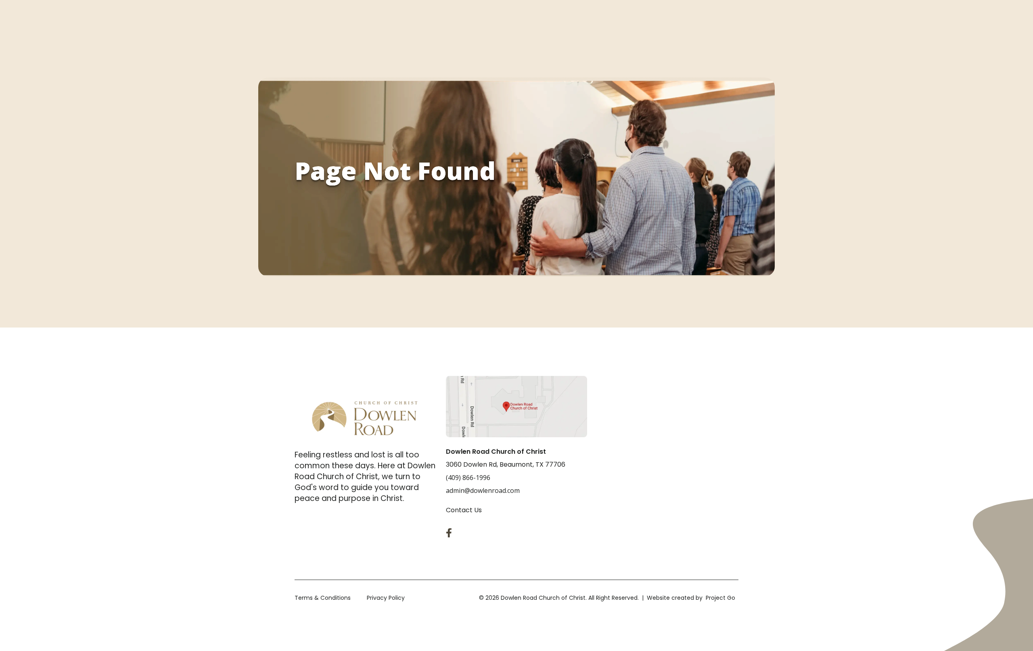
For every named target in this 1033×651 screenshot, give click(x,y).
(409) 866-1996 (468, 477)
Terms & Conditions (323, 598)
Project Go (720, 598)
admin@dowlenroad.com (483, 490)
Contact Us (464, 510)
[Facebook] (451, 533)
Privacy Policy (386, 598)
